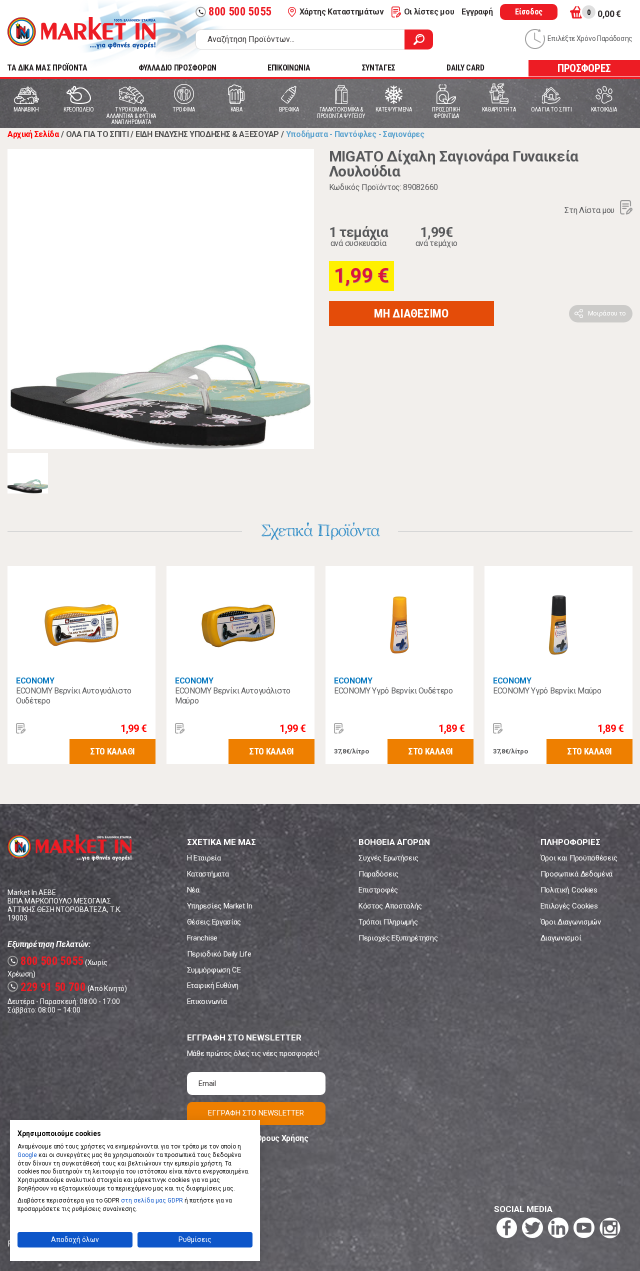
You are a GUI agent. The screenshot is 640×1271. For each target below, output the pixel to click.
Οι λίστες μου (429, 11)
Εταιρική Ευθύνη (212, 985)
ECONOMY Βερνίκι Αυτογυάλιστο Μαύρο (232, 696)
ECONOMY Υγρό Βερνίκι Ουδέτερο (393, 691)
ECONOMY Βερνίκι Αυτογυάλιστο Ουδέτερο (74, 696)
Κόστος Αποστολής (390, 906)
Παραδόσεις (378, 874)
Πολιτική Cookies (569, 890)
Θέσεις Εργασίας (214, 922)
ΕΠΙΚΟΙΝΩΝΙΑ (289, 67)
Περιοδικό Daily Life (219, 954)
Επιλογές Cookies (569, 906)
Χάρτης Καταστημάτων (342, 11)
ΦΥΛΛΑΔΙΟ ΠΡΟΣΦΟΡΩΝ (177, 67)
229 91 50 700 (48, 987)
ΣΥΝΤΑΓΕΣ (379, 67)
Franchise (202, 938)
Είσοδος (528, 11)
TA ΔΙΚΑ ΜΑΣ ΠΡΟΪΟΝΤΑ (47, 67)
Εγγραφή (477, 11)
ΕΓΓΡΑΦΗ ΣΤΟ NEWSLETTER (256, 1113)
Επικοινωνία (206, 1001)
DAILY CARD (465, 67)
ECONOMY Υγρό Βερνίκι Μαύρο (547, 691)
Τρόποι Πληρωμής (388, 922)
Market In (82, 33)
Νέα (193, 890)
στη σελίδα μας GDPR (152, 1200)
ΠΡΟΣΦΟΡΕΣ (584, 68)
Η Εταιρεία (204, 858)
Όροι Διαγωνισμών (570, 922)
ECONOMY (35, 681)
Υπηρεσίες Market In (219, 906)
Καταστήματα (207, 874)
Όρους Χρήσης (282, 1138)
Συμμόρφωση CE (214, 970)
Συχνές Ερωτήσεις (388, 858)
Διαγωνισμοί (560, 938)
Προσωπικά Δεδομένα (576, 874)
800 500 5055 (235, 11)
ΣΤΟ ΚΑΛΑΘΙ (112, 751)
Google (27, 1155)
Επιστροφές (378, 890)
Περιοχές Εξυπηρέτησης (398, 938)
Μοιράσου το (607, 313)
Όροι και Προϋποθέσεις (579, 858)
